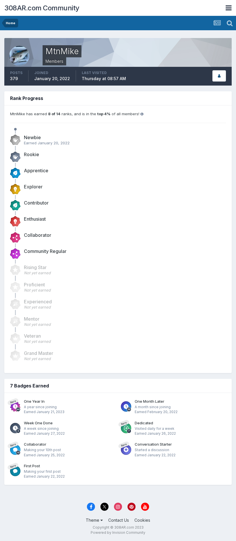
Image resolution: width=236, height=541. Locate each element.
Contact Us (118, 520)
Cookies (142, 520)
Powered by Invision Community (118, 532)
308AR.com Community (41, 8)
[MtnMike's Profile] (219, 76)
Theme (93, 520)
